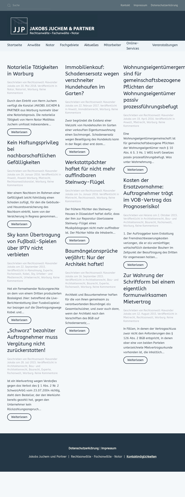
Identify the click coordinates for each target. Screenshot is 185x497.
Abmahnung (34, 270)
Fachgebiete (69, 45)
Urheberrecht (32, 277)
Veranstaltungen (165, 45)
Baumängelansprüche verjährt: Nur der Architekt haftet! (91, 257)
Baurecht (150, 222)
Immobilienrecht (88, 109)
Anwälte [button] (33, 45)
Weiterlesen (19, 132)
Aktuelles (91, 45)
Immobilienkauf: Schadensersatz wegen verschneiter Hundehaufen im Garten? (92, 80)
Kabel (26, 273)
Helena (148, 215)
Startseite (14, 45)
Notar (50, 45)
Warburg (32, 89)
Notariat (21, 89)
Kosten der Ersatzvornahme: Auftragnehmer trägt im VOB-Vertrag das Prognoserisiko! (148, 193)
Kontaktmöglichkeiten (141, 456)
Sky (33, 273)
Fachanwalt (165, 222)
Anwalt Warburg (27, 178)
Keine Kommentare (146, 225)
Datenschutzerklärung (164, 5)
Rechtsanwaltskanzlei (20, 181)
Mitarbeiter (112, 45)
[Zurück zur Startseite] (52, 25)
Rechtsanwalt (86, 197)
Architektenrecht (154, 218)
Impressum (140, 5)
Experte (48, 270)
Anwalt (72, 109)
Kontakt (125, 5)
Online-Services (132, 45)
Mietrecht (139, 122)
